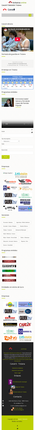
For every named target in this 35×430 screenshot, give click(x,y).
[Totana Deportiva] (9, 270)
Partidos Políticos (24, 226)
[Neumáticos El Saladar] (25, 181)
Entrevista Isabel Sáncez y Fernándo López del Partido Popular (22, 102)
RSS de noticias (18, 408)
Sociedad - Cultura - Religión (9, 226)
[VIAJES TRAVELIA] (10, 304)
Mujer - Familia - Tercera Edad (10, 237)
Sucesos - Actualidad (7, 245)
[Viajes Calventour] (10, 201)
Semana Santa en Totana (19, 392)
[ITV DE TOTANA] (10, 188)
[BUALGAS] (25, 311)
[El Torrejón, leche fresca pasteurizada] (10, 208)
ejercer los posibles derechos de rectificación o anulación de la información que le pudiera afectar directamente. (17, 359)
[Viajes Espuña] (25, 188)
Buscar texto (4, 150)
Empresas (5, 166)
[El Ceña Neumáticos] (10, 318)
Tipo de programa (6, 138)
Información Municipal (21, 230)
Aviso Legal (17, 373)
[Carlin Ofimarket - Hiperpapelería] (25, 324)
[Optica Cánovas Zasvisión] (21, 175)
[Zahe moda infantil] (10, 338)
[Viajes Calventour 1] (10, 195)
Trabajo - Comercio (7, 230)
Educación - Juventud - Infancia (10, 241)
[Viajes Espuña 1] (8, 173)
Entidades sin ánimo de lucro (13, 287)
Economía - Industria (8, 222)
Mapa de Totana (19, 387)
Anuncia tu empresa (17, 368)
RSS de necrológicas (18, 409)
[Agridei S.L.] (25, 331)
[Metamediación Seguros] (10, 181)
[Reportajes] (9, 261)
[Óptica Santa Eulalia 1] (10, 324)
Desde (3, 131)
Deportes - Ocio (24, 241)
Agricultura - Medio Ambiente (23, 222)
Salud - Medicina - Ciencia (9, 233)
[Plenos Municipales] (9, 275)
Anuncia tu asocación (17, 370)
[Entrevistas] (9, 266)
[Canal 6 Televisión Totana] (17, 2)
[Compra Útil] (9, 257)
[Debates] (9, 280)
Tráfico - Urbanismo (25, 237)
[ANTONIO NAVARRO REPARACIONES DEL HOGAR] (25, 201)
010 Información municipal (20, 382)
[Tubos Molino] (25, 195)
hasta (3, 144)
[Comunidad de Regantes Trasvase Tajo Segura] (25, 208)
